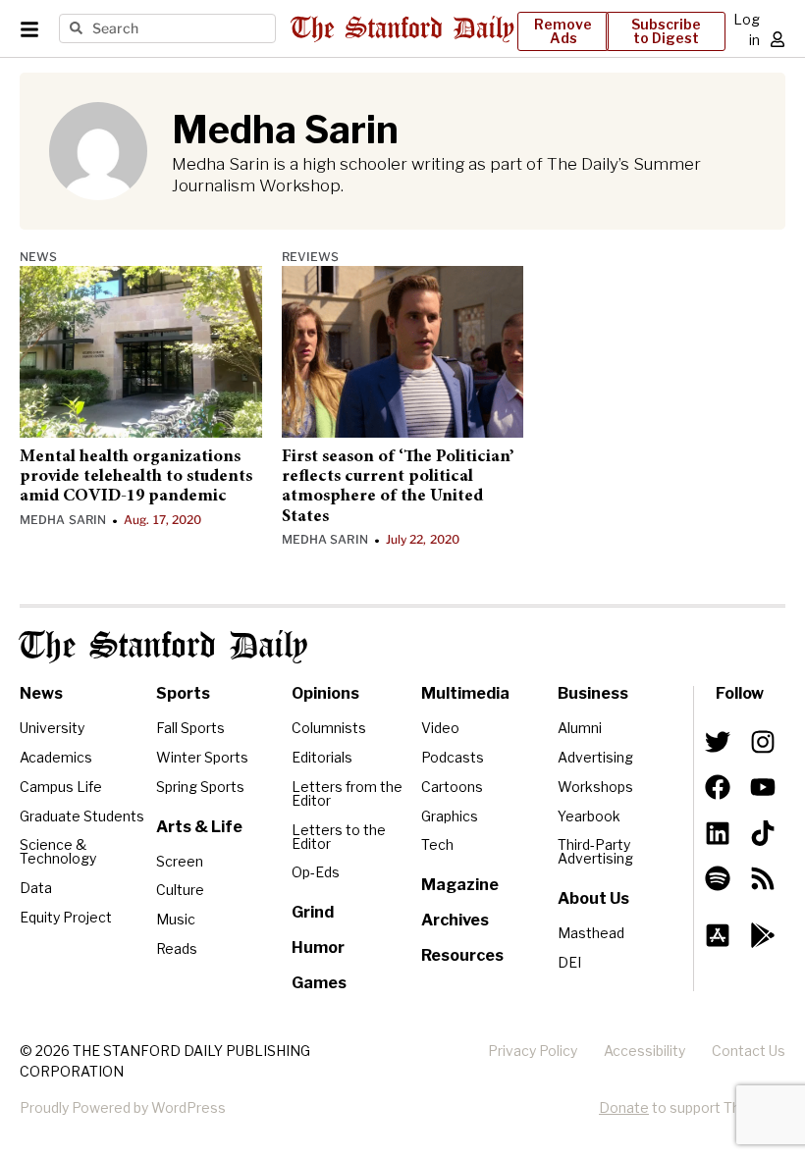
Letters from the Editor (347, 793)
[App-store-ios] (717, 935)
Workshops (595, 786)
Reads (176, 948)
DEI (569, 962)
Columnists (329, 727)
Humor (318, 947)
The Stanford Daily (163, 646)
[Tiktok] (762, 832)
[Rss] (762, 878)
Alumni (580, 727)
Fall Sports (190, 727)
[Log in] (777, 39)
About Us (593, 898)
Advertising (595, 757)
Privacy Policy (532, 1050)
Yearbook (589, 816)
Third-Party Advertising (595, 851)
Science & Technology (58, 851)
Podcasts (452, 757)
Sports (183, 693)
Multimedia (465, 693)
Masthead (591, 932)
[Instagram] (762, 742)
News (38, 256)
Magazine (460, 884)
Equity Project (66, 917)
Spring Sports (200, 786)
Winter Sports (202, 757)
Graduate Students (82, 816)
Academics (56, 757)
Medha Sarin (63, 519)
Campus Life (61, 786)
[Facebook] (717, 787)
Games (319, 983)
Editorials (322, 757)
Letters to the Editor (339, 836)
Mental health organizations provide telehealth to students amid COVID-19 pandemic (136, 477)
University (52, 727)
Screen (179, 861)
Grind (313, 912)
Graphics (449, 816)
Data (36, 887)
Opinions (325, 693)
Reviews (311, 256)
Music (175, 919)
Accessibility (644, 1050)
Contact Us (748, 1050)
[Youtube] (762, 787)
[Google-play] (762, 935)
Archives (455, 920)
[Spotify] (717, 878)
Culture (180, 889)
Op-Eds (316, 872)
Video (440, 727)
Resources (462, 955)
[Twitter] (717, 742)
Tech (437, 844)
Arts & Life (199, 826)
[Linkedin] (717, 832)
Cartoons (452, 786)
